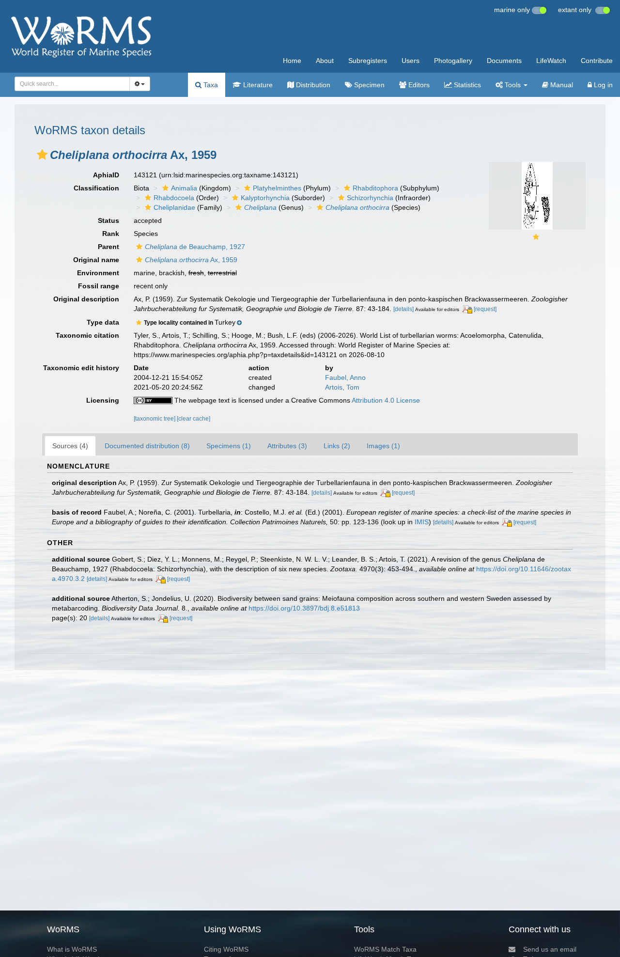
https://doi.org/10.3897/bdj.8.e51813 (304, 608)
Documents (504, 60)
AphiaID (106, 175)
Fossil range (98, 286)
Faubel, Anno (345, 377)
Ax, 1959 (191, 260)
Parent (108, 247)
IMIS (422, 522)
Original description (86, 299)
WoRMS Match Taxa (385, 949)
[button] (42, 154)
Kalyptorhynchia (265, 198)
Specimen (368, 85)
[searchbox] (69, 84)
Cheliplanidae (174, 207)
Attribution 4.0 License (386, 400)
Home (292, 60)
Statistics (466, 85)
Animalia (184, 188)
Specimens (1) (228, 446)
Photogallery (453, 60)
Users (410, 60)
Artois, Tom (342, 387)
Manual (560, 85)
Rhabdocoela (174, 198)
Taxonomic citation (87, 335)
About (325, 60)
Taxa (210, 85)
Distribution (312, 85)
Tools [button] (513, 85)
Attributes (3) (287, 446)
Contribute (597, 60)
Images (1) (383, 446)
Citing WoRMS (226, 949)
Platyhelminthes (277, 188)
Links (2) (337, 446)
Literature (257, 85)
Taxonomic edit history (81, 368)
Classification (96, 188)
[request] (485, 309)
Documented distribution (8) (147, 446)
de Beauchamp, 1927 (195, 247)
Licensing (102, 400)
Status (108, 220)
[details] (403, 309)
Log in (602, 85)
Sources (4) (70, 446)
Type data (103, 322)
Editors (418, 85)
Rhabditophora (375, 188)
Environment (98, 273)
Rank (110, 233)
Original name (96, 260)
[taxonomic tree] (155, 418)
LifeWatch (551, 60)
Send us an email (549, 949)
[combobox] (72, 84)
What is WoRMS (72, 949)
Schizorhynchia (370, 198)
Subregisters (367, 60)
